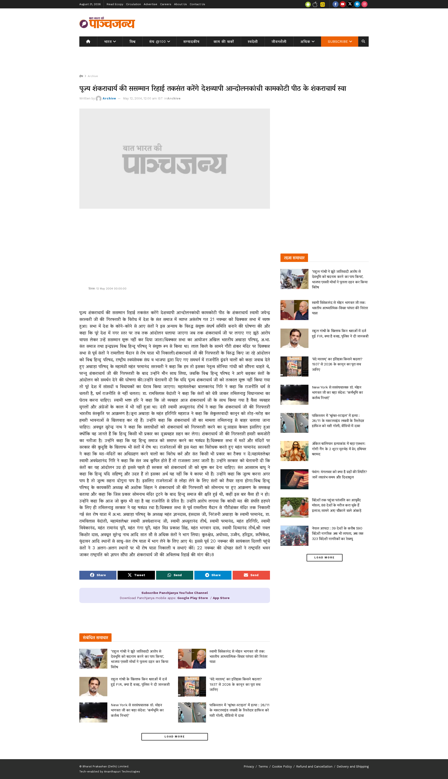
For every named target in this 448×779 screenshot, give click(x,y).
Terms (263, 766)
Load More (174, 736)
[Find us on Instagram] (364, 4)
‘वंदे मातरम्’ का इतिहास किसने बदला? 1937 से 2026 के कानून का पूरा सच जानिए (236, 684)
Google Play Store (192, 598)
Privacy (249, 766)
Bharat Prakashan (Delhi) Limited (105, 766)
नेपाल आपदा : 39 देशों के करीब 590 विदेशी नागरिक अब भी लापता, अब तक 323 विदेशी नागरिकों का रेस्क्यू (338, 533)
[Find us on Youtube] (343, 4)
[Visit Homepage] (107, 22)
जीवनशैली (279, 41)
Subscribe (338, 41)
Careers (165, 4)
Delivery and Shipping (353, 766)
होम (81, 76)
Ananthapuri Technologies (122, 771)
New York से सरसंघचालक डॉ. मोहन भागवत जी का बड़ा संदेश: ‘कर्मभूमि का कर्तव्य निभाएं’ (137, 710)
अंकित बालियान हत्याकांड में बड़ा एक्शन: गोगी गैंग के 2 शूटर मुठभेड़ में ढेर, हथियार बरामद (339, 448)
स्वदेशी (253, 41)
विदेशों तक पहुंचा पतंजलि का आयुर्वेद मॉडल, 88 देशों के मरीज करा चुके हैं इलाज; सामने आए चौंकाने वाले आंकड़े (336, 505)
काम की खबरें (224, 41)
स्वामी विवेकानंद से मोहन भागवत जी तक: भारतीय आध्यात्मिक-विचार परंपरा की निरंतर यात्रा (238, 656)
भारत (108, 41)
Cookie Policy (282, 766)
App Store (221, 598)
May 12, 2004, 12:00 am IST (143, 98)
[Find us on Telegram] (357, 4)
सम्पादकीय (191, 41)
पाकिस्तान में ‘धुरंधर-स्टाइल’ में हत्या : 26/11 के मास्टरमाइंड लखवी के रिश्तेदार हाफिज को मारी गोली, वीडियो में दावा (240, 710)
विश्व (133, 41)
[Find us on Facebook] (335, 4)
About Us (180, 4)
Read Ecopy (115, 4)
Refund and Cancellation (314, 766)
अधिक (305, 41)
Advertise (150, 4)
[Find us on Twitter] (350, 4)
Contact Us (197, 4)
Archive (93, 76)
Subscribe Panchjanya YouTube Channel (174, 593)
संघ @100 (157, 41)
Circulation (133, 4)
